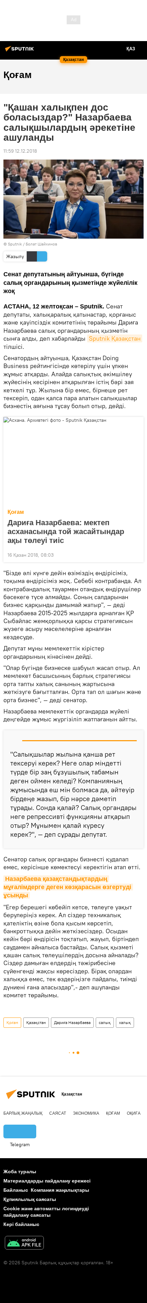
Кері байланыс (21, 1224)
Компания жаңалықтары (60, 1190)
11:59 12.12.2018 (20, 151)
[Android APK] (24, 1243)
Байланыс (15, 1190)
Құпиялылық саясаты (29, 1199)
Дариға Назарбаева (72, 1022)
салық (105, 1022)
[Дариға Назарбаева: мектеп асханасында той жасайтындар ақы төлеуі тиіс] (73, 461)
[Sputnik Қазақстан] (20, 51)
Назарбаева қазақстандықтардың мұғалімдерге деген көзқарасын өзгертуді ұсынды (68, 887)
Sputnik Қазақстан (115, 338)
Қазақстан (36, 1022)
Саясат (57, 1113)
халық (125, 1022)
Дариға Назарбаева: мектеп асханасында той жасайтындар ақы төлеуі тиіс (66, 531)
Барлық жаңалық (22, 1113)
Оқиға (134, 1113)
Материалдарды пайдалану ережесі (47, 1181)
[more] (136, 554)
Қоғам (16, 512)
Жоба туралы (19, 1171)
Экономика (86, 1113)
